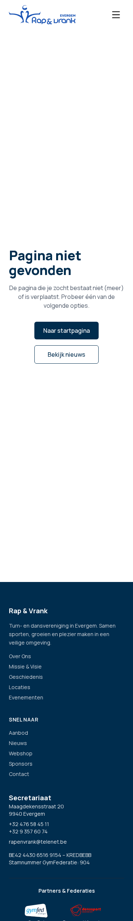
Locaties (19, 687)
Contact (19, 773)
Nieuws (18, 743)
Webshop (21, 753)
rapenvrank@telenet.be (38, 841)
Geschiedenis (26, 676)
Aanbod (18, 732)
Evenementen (26, 697)
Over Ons (20, 656)
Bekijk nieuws (66, 354)
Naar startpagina (66, 331)
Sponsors (21, 763)
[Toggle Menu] (116, 15)
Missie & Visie (25, 666)
